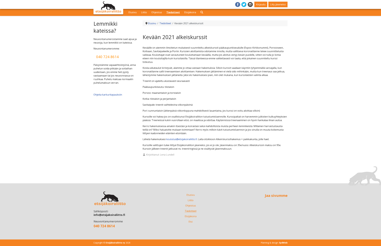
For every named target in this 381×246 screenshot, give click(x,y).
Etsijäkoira (190, 12)
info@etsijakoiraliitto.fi (109, 215)
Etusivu (132, 12)
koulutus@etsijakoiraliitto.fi (181, 139)
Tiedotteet (173, 12)
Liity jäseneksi (278, 4)
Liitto (144, 12)
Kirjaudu (261, 4)
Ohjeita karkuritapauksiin (107, 94)
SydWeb (283, 242)
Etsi (200, 12)
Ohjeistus (156, 12)
